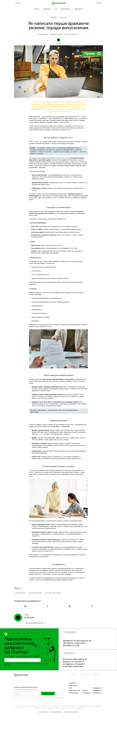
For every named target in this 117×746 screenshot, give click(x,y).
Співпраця (86, 693)
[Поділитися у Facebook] (69, 606)
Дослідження (65, 9)
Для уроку (47, 9)
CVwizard (41, 434)
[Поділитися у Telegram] (25, 606)
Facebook (96, 690)
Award (84, 690)
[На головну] (58, 3)
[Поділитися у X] (47, 606)
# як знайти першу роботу (72, 34)
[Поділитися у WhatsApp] (92, 606)
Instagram (97, 688)
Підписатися (47, 660)
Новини (36, 9)
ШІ (56, 9)
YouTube (96, 693)
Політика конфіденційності (56, 711)
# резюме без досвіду (56, 34)
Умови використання (43, 711)
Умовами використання (58, 697)
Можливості (79, 9)
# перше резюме (42, 34)
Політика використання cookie (71, 711)
